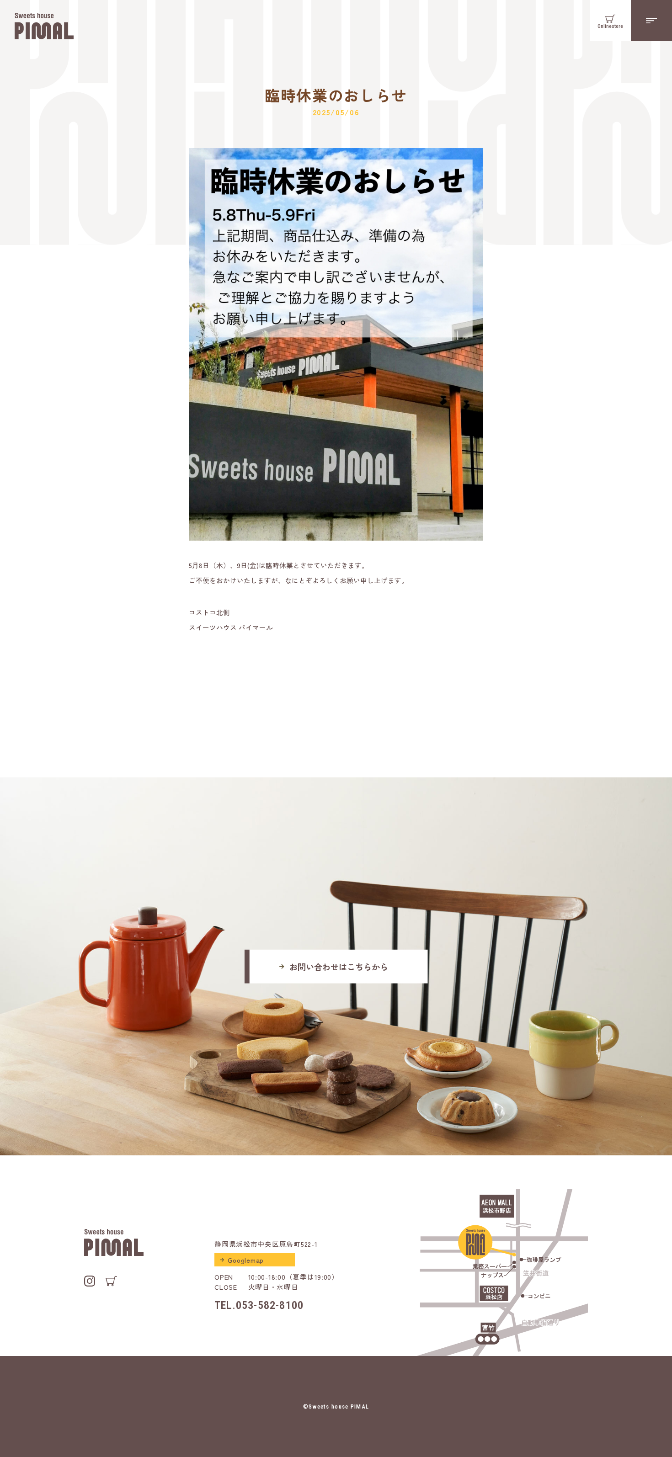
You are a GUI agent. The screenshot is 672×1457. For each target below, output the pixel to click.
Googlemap (246, 1260)
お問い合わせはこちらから (338, 966)
